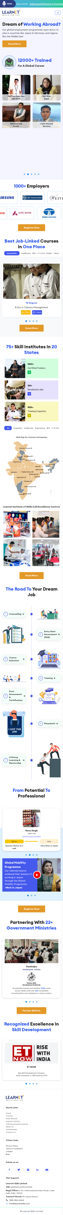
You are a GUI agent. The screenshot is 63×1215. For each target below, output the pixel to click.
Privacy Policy (12, 1146)
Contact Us (11, 1132)
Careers (9, 1151)
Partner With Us (31, 1010)
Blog (8, 1154)
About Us (10, 1127)
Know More (14, 43)
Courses (9, 1116)
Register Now (31, 227)
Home (8, 1113)
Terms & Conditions (14, 1149)
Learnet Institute (13, 1121)
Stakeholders (11, 1129)
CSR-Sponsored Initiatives (17, 1124)
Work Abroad (11, 1118)
